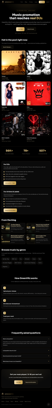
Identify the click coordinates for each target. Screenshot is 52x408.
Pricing (30, 2)
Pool (22, 2)
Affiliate (16, 401)
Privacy (7, 401)
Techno (40, 262)
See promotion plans (10, 210)
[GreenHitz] (8, 2)
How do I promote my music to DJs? (12, 356)
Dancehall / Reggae (7, 262)
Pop (21, 259)
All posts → (48, 220)
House (34, 259)
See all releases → (7, 47)
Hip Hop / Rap (6, 259)
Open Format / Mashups (29, 262)
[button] (23, 72)
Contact (21, 401)
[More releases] (48, 89)
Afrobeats (27, 259)
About (2, 401)
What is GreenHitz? (8, 339)
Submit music (30, 29)
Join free (42, 2)
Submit (47, 2)
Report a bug (28, 401)
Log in (36, 2)
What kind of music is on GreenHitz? (12, 361)
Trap (40, 259)
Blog (26, 2)
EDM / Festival (18, 262)
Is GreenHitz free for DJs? (9, 350)
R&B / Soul (14, 259)
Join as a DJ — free (10, 183)
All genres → (5, 266)
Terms (11, 401)
